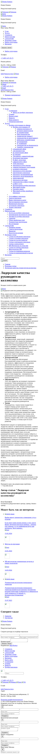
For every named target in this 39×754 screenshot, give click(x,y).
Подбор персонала (11, 667)
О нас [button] (7, 31)
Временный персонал (16, 204)
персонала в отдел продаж (22, 165)
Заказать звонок (6, 47)
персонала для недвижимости (23, 176)
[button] (3, 14)
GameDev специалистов (25, 147)
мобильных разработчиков (26, 140)
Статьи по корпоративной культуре (21, 253)
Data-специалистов (23, 134)
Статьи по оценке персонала (18, 247)
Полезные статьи (10, 654)
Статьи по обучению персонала (19, 236)
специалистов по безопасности (27, 145)
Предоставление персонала (18, 202)
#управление (18, 595)
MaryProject (13, 645)
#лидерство (9, 618)
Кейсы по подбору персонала (23, 112)
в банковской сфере (19, 149)
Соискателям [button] (9, 38)
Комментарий (5, 641)
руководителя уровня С (25, 136)
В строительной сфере (20, 152)
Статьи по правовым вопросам (19, 251)
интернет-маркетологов (25, 131)
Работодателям (10, 651)
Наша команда (14, 120)
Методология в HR (15, 249)
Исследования (13, 224)
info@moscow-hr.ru (7, 74)
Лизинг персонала (15, 207)
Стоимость (8, 35)
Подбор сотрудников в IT (21, 127)
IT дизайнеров (22, 143)
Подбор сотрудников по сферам (19, 125)
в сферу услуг (17, 183)
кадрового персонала (20, 169)
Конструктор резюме (16, 233)
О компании (13, 111)
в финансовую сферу (20, 162)
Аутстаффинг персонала (17, 196)
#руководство (9, 595)
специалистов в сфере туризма (23, 182)
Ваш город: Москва (7, 28)
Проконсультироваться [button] (12, 95)
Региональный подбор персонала (24, 185)
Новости (12, 118)
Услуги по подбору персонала (19, 213)
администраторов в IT (24, 129)
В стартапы (17, 154)
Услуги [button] (7, 33)
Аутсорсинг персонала (16, 205)
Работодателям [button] (10, 37)
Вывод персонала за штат (17, 200)
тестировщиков (22, 142)
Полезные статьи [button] (10, 40)
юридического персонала (21, 173)
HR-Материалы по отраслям (18, 246)
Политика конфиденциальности (12, 699)
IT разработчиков (23, 132)
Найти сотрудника (11, 42)
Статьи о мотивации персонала (19, 242)
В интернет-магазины (20, 158)
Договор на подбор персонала (19, 216)
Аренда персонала (15, 198)
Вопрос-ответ (13, 116)
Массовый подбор (19, 187)
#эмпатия (8, 616)
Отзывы (11, 114)
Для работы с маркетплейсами (23, 156)
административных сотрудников (24, 167)
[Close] (2, 707)
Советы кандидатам (15, 229)
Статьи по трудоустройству (18, 240)
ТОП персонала (18, 163)
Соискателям (9, 652)
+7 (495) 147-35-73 (7, 58)
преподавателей (18, 178)
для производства (19, 151)
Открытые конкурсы (16, 121)
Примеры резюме (15, 227)
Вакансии (12, 231)
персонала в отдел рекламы (22, 171)
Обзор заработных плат (17, 220)
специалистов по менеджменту (27, 138)
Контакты (8, 44)
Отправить (5, 716)
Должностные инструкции (18, 222)
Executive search (18, 189)
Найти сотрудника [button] (11, 51)
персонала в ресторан (20, 180)
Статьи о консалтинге (16, 244)
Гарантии (12, 218)
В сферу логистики (19, 160)
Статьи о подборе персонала (18, 238)
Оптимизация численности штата (20, 215)
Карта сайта (9, 660)
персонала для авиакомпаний (23, 174)
